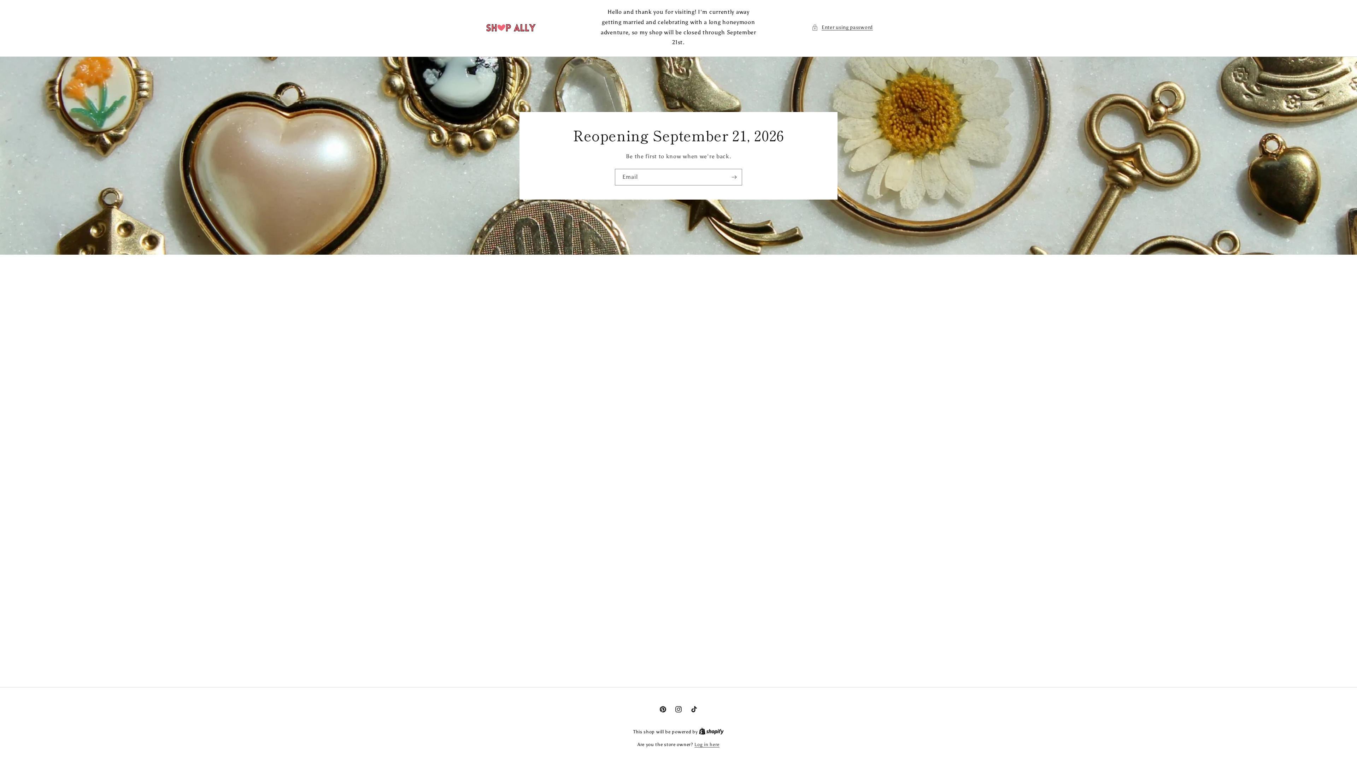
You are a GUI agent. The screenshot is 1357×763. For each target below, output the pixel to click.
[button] (842, 27)
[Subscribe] (734, 177)
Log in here (706, 744)
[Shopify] (711, 731)
